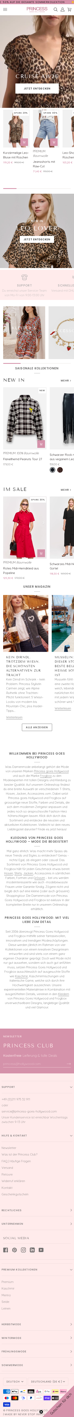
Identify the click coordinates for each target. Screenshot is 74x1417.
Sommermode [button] (12, 1365)
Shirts (18, 873)
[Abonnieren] (65, 1064)
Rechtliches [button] (12, 1210)
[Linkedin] (32, 1249)
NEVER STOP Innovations (37, 1414)
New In (14, 380)
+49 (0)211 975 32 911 (16, 1099)
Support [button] (8, 1087)
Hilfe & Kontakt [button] (14, 1135)
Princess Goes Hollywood (27, 1410)
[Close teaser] (41, 1412)
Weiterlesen (14, 717)
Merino (6, 1295)
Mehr (65, 380)
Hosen (8, 873)
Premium (8, 1282)
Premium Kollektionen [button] (19, 1269)
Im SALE (15, 489)
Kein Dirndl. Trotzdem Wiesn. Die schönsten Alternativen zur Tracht (23, 666)
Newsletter (9, 1148)
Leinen (6, 1308)
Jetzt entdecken (37, 88)
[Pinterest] (14, 1249)
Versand (7, 1168)
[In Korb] (24, 142)
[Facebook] (5, 1249)
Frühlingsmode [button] (14, 1351)
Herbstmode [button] (11, 1324)
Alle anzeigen (37, 727)
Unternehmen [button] (12, 1224)
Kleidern (63, 994)
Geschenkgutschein (15, 1194)
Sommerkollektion (50, 2)
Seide (5, 1302)
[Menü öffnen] (6, 9)
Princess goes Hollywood (51, 771)
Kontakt (7, 1188)
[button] (58, 1401)
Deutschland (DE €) (46, 1381)
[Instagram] (23, 1249)
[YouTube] (41, 1249)
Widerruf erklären (13, 1181)
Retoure (7, 1174)
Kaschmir (21, 976)
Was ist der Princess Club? (19, 1154)
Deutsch (14, 1381)
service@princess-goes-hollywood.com (29, 1111)
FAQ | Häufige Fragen (16, 1161)
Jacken (28, 873)
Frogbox (46, 776)
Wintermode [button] (12, 1338)
